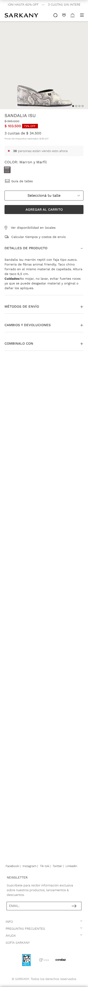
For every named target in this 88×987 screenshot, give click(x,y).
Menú (82, 15)
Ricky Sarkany (22, 15)
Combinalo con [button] (19, 343)
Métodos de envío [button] (22, 306)
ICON (55, 15)
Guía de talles (22, 181)
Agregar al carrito (44, 209)
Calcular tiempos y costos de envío (38, 237)
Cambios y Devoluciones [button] (28, 325)
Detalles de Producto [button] (26, 248)
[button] (44, 209)
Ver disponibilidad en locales (33, 227)
